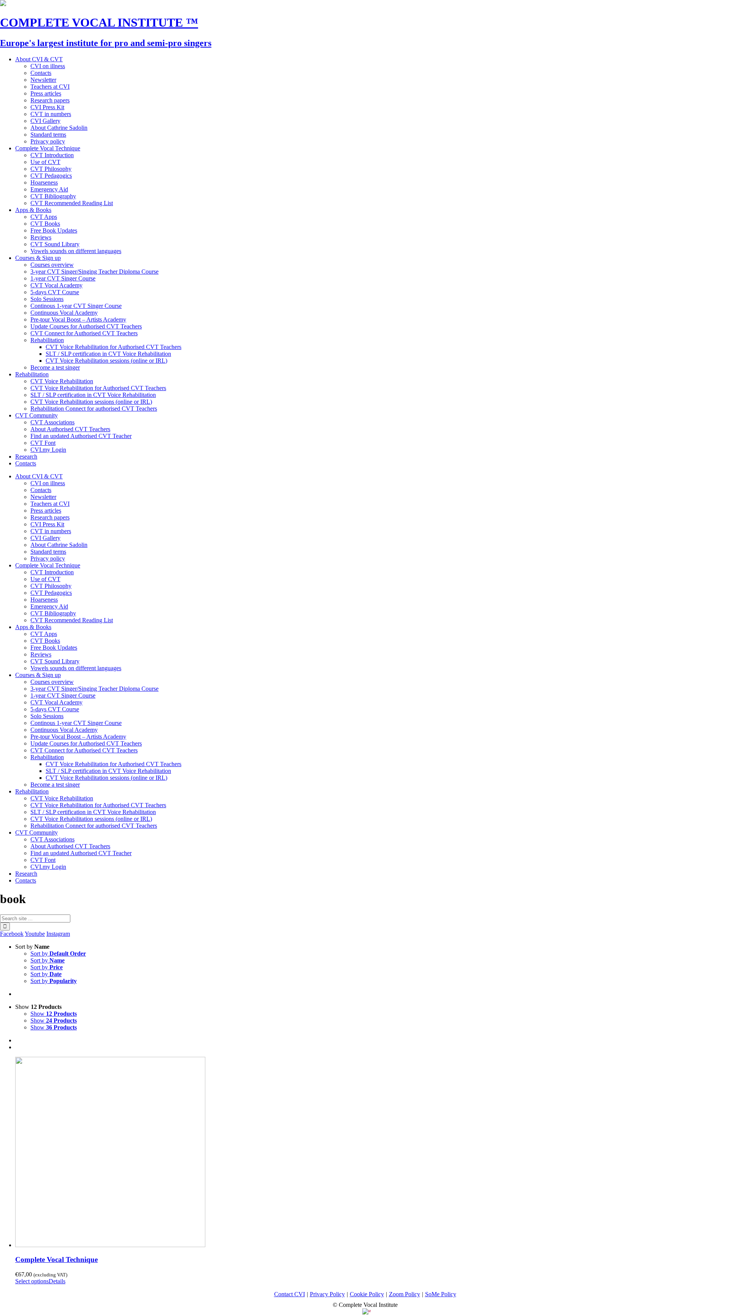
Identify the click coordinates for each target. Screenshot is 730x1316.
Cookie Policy (367, 1294)
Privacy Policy (327, 1294)
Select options (32, 1281)
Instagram (58, 933)
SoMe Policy (440, 1294)
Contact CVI (289, 1294)
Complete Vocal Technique (56, 1259)
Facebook (12, 933)
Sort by (58, 953)
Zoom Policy (404, 1294)
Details (57, 1281)
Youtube (35, 933)
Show (53, 1013)
